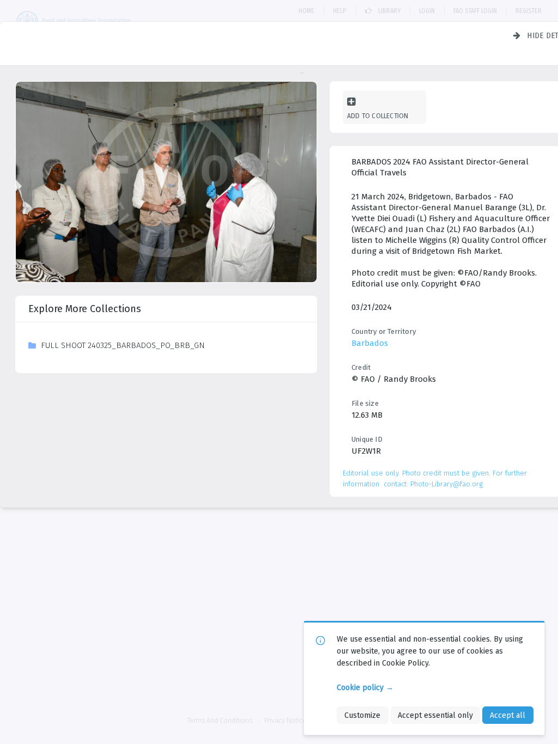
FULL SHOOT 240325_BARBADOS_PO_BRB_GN (123, 345)
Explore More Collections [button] (84, 309)
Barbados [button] (369, 343)
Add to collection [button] (377, 116)
